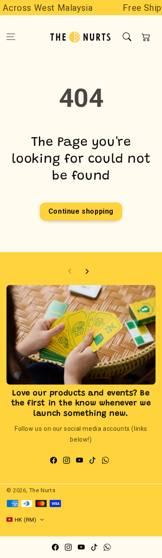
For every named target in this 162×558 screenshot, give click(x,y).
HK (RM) (26, 519)
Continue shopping (81, 211)
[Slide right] (86, 271)
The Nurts (42, 490)
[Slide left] (70, 271)
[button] (10, 36)
